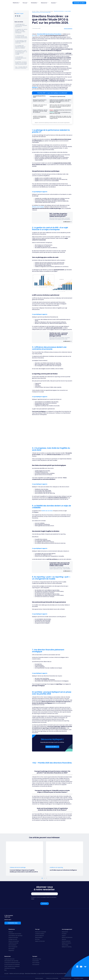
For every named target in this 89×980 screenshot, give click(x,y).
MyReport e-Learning (66, 946)
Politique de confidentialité (52, 978)
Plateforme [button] (16, 2)
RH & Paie (37, 939)
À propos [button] (53, 2)
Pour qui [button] (25, 2)
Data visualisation (12, 944)
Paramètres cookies (78, 978)
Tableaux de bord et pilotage (46, 11)
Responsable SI (38, 937)
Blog (38, 11)
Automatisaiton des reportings (11, 960)
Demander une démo (79, 2)
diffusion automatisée (38, 207)
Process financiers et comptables (12, 964)
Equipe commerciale (40, 941)
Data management (13, 946)
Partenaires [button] (34, 2)
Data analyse (12, 948)
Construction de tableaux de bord (12, 962)
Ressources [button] (44, 2)
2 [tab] (44, 878)
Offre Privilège (65, 944)
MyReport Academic (66, 943)
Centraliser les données (9, 968)
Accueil (33, 11)
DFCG (33, 35)
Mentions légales (39, 978)
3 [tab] (46, 878)
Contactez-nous (12, 923)
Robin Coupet (19, 13)
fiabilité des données (47, 511)
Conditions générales (66, 978)
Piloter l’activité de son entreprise (11, 966)
